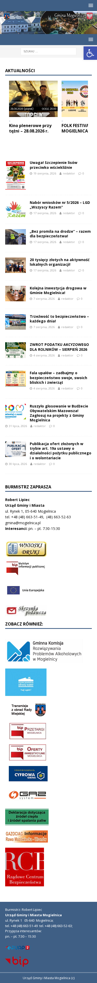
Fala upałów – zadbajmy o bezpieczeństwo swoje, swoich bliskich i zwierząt (58, 377)
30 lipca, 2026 (18, 464)
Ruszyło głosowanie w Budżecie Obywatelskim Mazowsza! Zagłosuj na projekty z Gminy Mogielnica (59, 413)
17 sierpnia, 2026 (44, 213)
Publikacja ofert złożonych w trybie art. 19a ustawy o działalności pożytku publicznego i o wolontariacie (60, 450)
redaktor (69, 173)
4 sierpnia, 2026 (44, 355)
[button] (90, 53)
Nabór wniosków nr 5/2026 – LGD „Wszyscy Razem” (60, 205)
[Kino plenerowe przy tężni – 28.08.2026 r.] (33, 99)
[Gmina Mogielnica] (48, 31)
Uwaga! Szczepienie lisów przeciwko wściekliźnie (53, 165)
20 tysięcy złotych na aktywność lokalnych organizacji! (59, 262)
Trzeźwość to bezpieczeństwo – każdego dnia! (59, 318)
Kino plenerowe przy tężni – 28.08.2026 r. (30, 128)
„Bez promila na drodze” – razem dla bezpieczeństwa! (60, 233)
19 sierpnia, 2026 (44, 173)
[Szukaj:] (48, 50)
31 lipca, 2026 (18, 426)
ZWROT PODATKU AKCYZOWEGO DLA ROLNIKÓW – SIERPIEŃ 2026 (59, 347)
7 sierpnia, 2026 (44, 299)
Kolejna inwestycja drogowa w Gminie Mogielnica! (58, 290)
